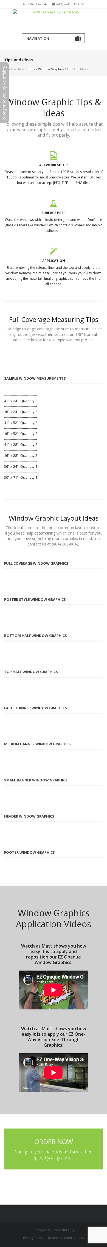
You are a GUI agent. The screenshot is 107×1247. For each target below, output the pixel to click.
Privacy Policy (33, 1238)
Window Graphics (51, 69)
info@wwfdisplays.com (70, 4)
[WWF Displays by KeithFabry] (53, 21)
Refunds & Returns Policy (66, 1238)
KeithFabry (66, 1230)
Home (30, 69)
